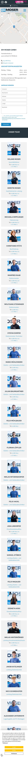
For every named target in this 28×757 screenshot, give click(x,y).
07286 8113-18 (15, 280)
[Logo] (9, 10)
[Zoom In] (2, 15)
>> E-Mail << (14, 166)
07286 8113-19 (15, 338)
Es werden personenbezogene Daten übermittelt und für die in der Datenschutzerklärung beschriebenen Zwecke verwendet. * (13, 117)
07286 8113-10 (15, 193)
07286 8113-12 (15, 643)
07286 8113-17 (15, 222)
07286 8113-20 (15, 531)
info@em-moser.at (8, 63)
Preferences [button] (5, 742)
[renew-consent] (2, 755)
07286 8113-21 (15, 614)
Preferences (14, 753)
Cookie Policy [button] (15, 739)
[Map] (14, 28)
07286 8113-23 (15, 251)
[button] (22, 10)
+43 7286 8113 (14, 5)
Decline (14, 750)
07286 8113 (15, 309)
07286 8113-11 (15, 164)
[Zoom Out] (2, 17)
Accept (14, 747)
